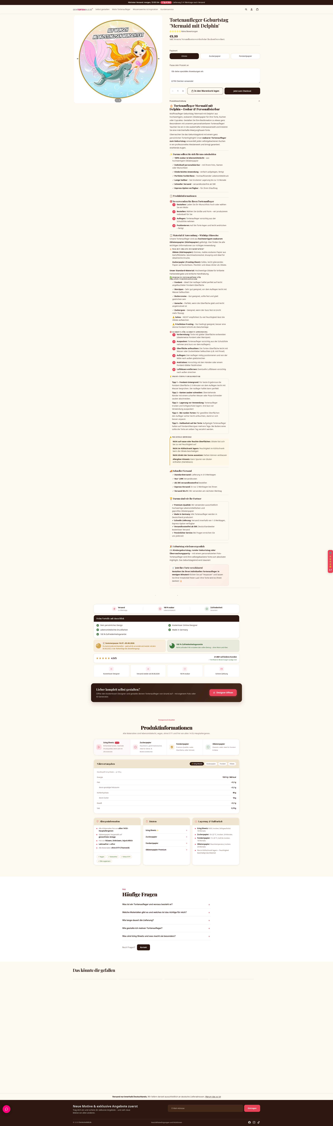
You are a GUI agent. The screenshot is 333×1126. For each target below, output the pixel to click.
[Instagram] (254, 1122)
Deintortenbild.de (85, 1122)
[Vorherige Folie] (77, 59)
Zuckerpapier (151, 837)
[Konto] (251, 9)
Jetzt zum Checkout (242, 91)
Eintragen (252, 1108)
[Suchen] (246, 9)
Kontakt (143, 947)
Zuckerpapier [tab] (211, 764)
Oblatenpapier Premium (156, 850)
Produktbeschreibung (178, 101)
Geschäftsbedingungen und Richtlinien (166, 1122)
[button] (52, 1102)
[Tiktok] (258, 1122)
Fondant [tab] (223, 764)
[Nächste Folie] (159, 59)
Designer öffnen (224, 692)
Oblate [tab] (232, 764)
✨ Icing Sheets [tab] (196, 764)
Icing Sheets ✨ (152, 830)
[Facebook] (249, 1122)
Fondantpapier (152, 843)
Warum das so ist (213, 1096)
